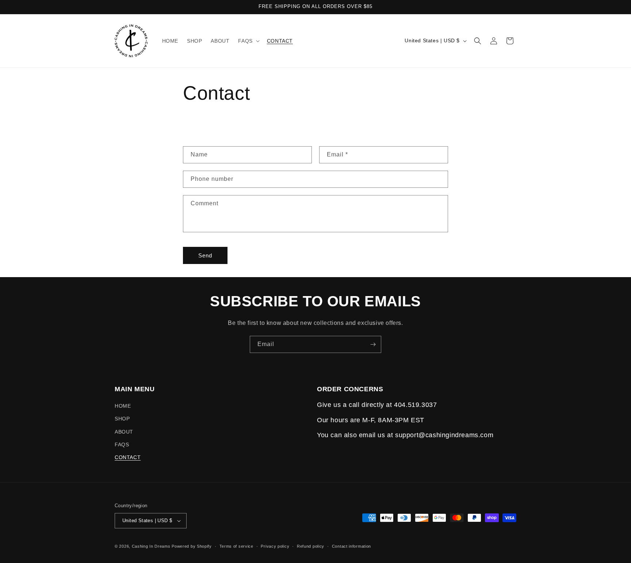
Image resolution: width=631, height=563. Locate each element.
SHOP (122, 419)
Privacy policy (275, 546)
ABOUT (124, 432)
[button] (248, 40)
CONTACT (128, 457)
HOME (123, 406)
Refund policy (310, 546)
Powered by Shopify (192, 546)
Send (205, 255)
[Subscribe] (373, 344)
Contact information (351, 546)
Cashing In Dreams (152, 546)
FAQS (122, 444)
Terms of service (236, 546)
